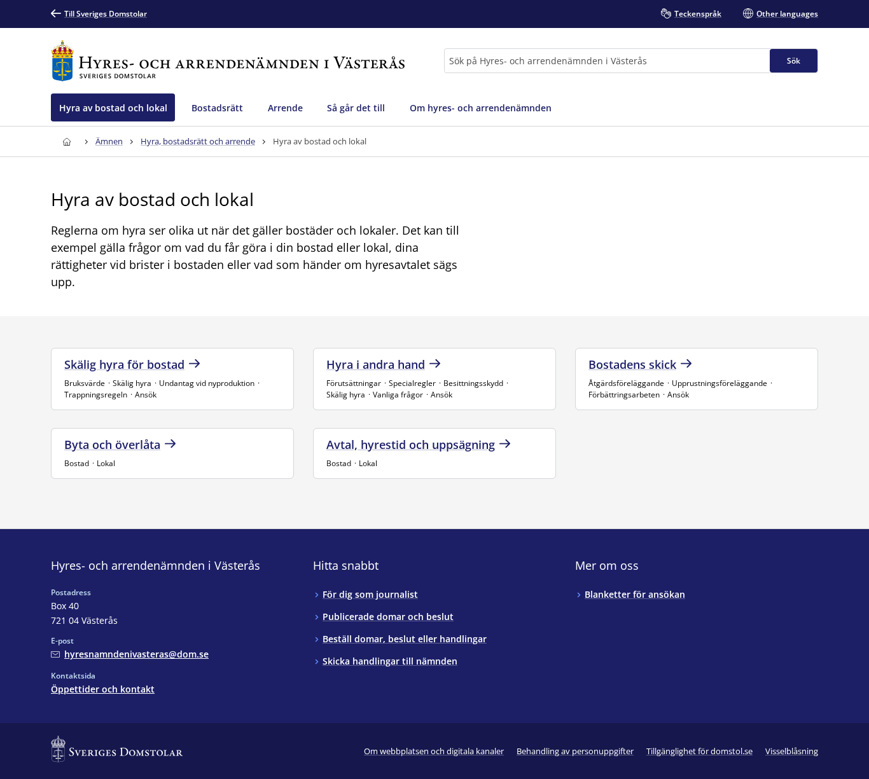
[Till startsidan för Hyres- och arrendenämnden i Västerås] (228, 60)
